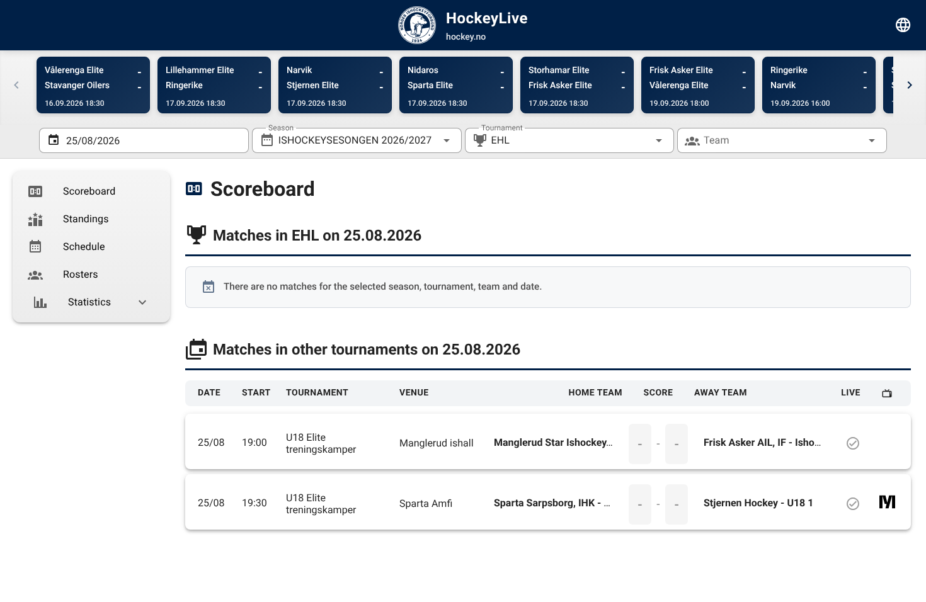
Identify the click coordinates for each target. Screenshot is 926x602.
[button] (638, 140)
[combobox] (357, 140)
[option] (91, 191)
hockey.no (466, 37)
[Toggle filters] (903, 25)
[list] (91, 246)
